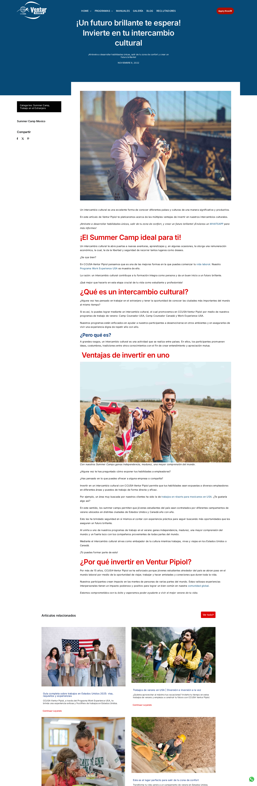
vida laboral (203, 264)
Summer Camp (41, 105)
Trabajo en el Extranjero (33, 108)
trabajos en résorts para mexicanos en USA (187, 496)
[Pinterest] (28, 139)
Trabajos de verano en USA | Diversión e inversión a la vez (167, 689)
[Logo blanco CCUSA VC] (32, 2)
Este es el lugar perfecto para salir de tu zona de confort (166, 780)
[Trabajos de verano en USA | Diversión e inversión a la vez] (173, 655)
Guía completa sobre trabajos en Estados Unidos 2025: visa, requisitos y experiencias (78, 694)
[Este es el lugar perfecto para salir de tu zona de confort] (173, 745)
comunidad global (198, 585)
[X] (22, 139)
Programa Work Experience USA (99, 268)
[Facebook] (17, 139)
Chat (251, 777)
